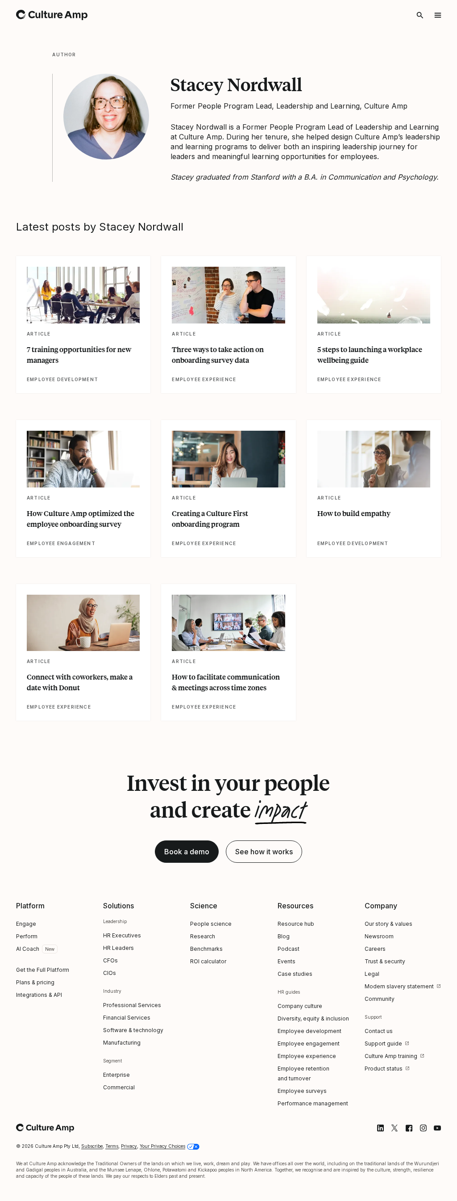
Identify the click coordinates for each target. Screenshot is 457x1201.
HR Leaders (118, 948)
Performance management (313, 1103)
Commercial (119, 1087)
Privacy (129, 1146)
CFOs (110, 960)
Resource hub (296, 923)
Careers (375, 948)
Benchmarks (206, 948)
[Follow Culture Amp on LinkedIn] (380, 1128)
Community (380, 998)
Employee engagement (309, 1043)
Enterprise (116, 1074)
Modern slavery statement (399, 986)
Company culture (300, 1006)
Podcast (288, 948)
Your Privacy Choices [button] (162, 1146)
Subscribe (92, 1146)
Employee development (309, 1031)
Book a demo (186, 851)
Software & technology (133, 1030)
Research (202, 936)
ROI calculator (208, 961)
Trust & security (385, 961)
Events (286, 961)
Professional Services (132, 1005)
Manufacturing (122, 1042)
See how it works (264, 851)
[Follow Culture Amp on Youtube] (437, 1128)
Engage (26, 923)
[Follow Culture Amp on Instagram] (423, 1128)
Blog (284, 936)
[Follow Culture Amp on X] (394, 1128)
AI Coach (27, 948)
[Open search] (420, 15)
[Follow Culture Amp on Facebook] (408, 1128)
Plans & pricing (35, 982)
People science (211, 923)
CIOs (109, 973)
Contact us (379, 1031)
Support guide (383, 1043)
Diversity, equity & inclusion (313, 1018)
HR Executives (122, 935)
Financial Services (126, 1017)
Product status (384, 1068)
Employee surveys (302, 1091)
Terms (111, 1146)
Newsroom (379, 936)
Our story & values (388, 923)
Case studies (295, 973)
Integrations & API (39, 994)
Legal (372, 973)
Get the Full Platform (42, 969)
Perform (26, 936)
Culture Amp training (391, 1056)
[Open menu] (437, 15)
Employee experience (307, 1056)
